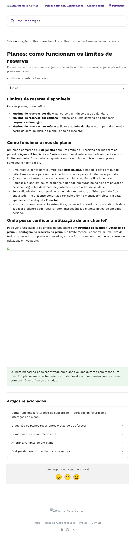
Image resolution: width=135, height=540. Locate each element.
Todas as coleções (17, 41)
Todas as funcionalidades (60, 522)
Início (37, 522)
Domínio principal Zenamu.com (64, 5)
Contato (96, 522)
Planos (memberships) (46, 41)
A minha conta (95, 5)
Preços (83, 522)
